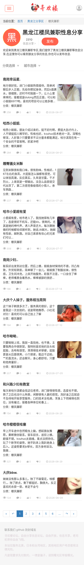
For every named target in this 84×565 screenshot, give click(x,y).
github (20, 529)
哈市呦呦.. (10, 336)
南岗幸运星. (12, 79)
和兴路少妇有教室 (16, 384)
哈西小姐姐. (12, 123)
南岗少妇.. (10, 260)
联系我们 (9, 529)
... (59, 513)
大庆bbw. (10, 473)
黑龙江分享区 (35, 21)
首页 (20, 21)
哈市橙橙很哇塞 (14, 424)
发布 (50, 41)
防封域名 (30, 529)
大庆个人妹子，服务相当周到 (24, 300)
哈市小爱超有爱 (14, 212)
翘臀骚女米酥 (13, 164)
